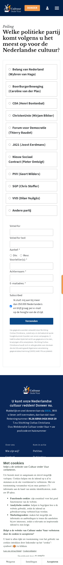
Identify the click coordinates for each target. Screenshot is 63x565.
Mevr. (26, 255)
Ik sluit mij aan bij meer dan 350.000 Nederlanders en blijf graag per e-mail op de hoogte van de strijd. (28, 306)
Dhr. (15, 255)
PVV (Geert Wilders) (26, 174)
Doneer (32, 8)
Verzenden (31, 321)
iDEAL (48, 411)
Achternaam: (18, 271)
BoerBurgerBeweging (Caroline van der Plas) (26, 89)
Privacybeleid (46, 351)
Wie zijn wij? (12, 451)
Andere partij (21, 210)
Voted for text (18, 238)
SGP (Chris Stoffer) (25, 186)
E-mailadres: (18, 283)
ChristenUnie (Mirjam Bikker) (33, 115)
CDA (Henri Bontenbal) (28, 103)
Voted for (15, 226)
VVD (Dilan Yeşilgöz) (26, 198)
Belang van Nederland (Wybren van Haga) (26, 72)
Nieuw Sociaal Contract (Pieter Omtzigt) (26, 159)
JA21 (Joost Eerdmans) (29, 144)
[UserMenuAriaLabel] (47, 8)
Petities (37, 451)
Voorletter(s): (18, 260)
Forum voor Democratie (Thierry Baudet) (27, 130)
